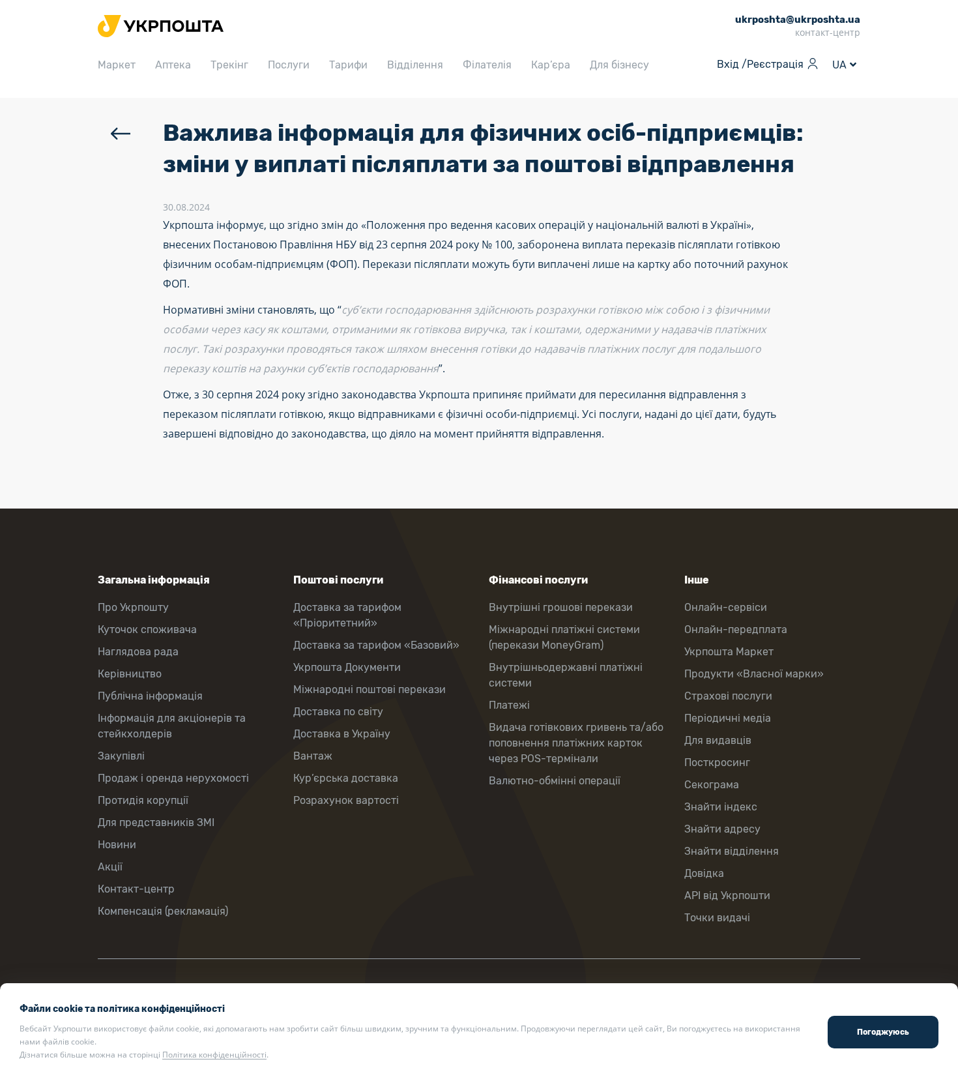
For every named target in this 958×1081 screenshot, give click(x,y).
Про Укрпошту (133, 607)
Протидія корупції (143, 800)
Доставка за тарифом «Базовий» (376, 645)
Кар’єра (550, 65)
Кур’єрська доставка (345, 778)
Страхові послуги (728, 696)
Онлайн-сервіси (725, 607)
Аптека (173, 65)
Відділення (415, 65)
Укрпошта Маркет (729, 651)
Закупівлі (121, 756)
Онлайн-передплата (735, 629)
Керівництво (130, 674)
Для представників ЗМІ (156, 822)
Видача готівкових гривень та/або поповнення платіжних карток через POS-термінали (576, 743)
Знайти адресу (722, 829)
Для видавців (717, 740)
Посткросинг (717, 762)
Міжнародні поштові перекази (369, 689)
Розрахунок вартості (346, 800)
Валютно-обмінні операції (554, 781)
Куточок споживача (147, 629)
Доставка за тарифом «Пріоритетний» (347, 615)
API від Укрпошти (727, 895)
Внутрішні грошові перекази (561, 607)
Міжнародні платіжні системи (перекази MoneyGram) (564, 637)
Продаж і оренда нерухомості (173, 778)
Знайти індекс (720, 807)
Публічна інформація (150, 696)
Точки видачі (717, 917)
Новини (117, 844)
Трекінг (229, 65)
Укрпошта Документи (347, 667)
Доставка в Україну (341, 734)
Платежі (509, 705)
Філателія (487, 65)
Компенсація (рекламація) (163, 911)
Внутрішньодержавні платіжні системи (566, 675)
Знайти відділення (731, 851)
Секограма (711, 784)
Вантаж (312, 756)
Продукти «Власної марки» (754, 674)
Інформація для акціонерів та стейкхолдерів (172, 726)
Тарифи (348, 65)
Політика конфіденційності (214, 1054)
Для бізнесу (619, 65)
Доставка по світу (338, 711)
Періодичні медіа (727, 718)
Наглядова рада (138, 651)
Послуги (289, 65)
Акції (110, 867)
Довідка (704, 873)
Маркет (117, 65)
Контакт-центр (136, 889)
